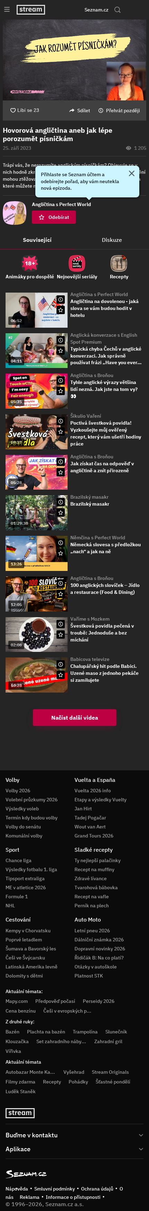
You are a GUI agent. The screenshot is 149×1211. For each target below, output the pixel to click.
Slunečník (116, 1032)
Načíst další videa (74, 717)
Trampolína (85, 1032)
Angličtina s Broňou (91, 375)
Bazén (12, 1032)
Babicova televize (89, 659)
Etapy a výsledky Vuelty (100, 799)
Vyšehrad (73, 1072)
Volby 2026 (18, 790)
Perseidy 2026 (98, 1001)
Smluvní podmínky (54, 1189)
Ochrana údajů (97, 1189)
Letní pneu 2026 (92, 930)
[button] (74, 59)
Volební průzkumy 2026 (32, 799)
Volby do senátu (23, 827)
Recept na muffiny (94, 869)
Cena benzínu (21, 1011)
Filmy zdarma (20, 1082)
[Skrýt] (131, 174)
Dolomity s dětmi (24, 976)
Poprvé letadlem (24, 939)
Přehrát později (123, 110)
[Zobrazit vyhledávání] (117, 10)
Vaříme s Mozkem (89, 619)
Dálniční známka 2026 (99, 939)
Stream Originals (110, 1072)
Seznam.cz (96, 9)
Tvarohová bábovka (96, 887)
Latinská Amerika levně (32, 967)
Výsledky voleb (22, 808)
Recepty (52, 1082)
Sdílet (83, 110)
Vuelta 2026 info (92, 790)
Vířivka (13, 1051)
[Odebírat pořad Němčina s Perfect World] (60, 553)
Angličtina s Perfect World (99, 294)
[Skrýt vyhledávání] (66, 9)
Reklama (30, 1197)
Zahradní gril (108, 1041)
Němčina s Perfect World (97, 537)
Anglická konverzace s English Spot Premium (103, 338)
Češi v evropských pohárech (74, 1011)
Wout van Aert (90, 827)
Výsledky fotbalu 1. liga (31, 869)
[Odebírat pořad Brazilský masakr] (60, 512)
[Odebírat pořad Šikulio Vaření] (60, 431)
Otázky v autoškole (95, 967)
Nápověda (17, 1189)
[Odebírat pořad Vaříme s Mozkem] (60, 634)
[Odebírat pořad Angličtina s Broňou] (60, 391)
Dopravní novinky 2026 (99, 949)
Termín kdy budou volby (32, 818)
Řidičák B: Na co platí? (99, 958)
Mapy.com (17, 1001)
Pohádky (78, 1082)
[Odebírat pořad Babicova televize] (60, 675)
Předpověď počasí (55, 1001)
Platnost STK (88, 976)
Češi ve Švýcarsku (25, 958)
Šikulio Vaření (85, 416)
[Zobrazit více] (74, 1134)
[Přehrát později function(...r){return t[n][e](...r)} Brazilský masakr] (60, 502)
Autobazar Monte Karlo (31, 1072)
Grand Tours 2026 (93, 836)
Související (37, 239)
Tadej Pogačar (90, 818)
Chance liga (19, 860)
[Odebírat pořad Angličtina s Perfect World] (60, 310)
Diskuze (112, 239)
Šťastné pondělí (113, 1082)
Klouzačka (17, 1041)
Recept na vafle (91, 896)
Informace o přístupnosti (73, 1197)
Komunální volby (24, 836)
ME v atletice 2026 (26, 887)
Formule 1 (17, 896)
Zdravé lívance (90, 878)
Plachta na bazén (46, 1032)
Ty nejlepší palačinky (97, 860)
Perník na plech (91, 905)
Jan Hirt (83, 808)
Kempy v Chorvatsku (28, 930)
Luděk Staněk (21, 1091)
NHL (10, 905)
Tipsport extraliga (25, 878)
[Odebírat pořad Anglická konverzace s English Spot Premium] (60, 350)
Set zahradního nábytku (62, 1041)
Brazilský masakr (89, 497)
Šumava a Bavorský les (31, 949)
